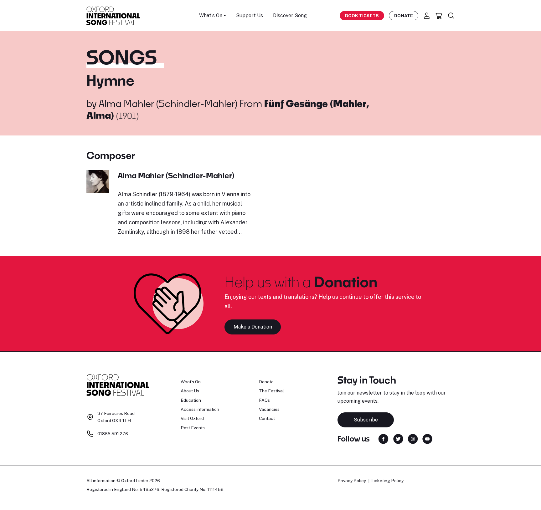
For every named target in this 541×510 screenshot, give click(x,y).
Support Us (249, 15)
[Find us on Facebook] (383, 438)
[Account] (426, 15)
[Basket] (439, 15)
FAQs (264, 400)
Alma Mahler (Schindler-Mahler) (168, 103)
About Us (190, 390)
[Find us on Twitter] (398, 438)
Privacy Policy (351, 480)
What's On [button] (210, 15)
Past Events (193, 427)
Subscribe (366, 420)
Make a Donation (253, 327)
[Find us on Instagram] (413, 438)
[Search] (451, 15)
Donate (403, 15)
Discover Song (290, 15)
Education (191, 400)
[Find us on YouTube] (427, 438)
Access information (200, 409)
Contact (267, 418)
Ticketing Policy (387, 480)
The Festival (271, 390)
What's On (191, 381)
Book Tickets (362, 15)
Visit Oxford (192, 418)
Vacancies (269, 409)
